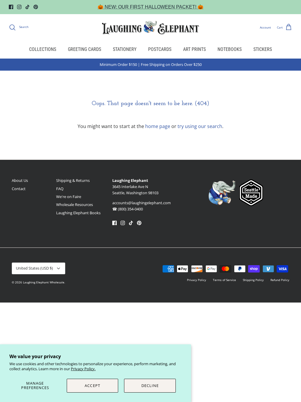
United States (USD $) (34, 268)
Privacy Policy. (83, 368)
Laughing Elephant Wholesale (43, 282)
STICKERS (262, 49)
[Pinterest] (36, 7)
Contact (19, 188)
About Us (20, 180)
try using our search (200, 126)
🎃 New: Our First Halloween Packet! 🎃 (150, 6)
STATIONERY (124, 49)
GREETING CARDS (84, 49)
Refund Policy (279, 280)
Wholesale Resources (74, 204)
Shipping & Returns (73, 180)
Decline (150, 385)
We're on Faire (68, 196)
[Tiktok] (27, 7)
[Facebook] (11, 7)
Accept (92, 385)
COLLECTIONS (42, 49)
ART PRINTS (194, 49)
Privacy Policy (196, 280)
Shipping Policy (253, 280)
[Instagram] (19, 7)
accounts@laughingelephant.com (141, 202)
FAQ (59, 188)
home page (157, 126)
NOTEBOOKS (230, 49)
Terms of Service (224, 280)
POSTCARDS (159, 49)
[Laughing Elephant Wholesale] (150, 27)
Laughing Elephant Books (78, 212)
